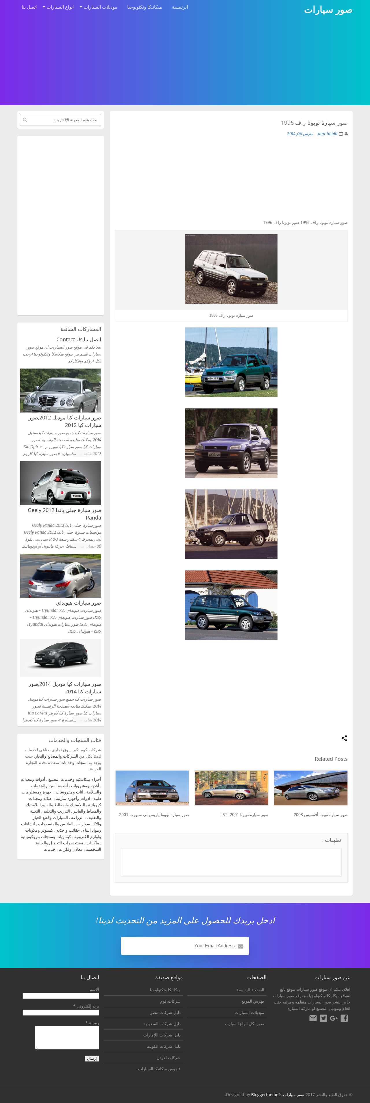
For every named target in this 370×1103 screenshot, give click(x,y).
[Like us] (344, 1019)
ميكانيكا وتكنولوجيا (324, 995)
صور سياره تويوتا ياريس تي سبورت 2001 (154, 814)
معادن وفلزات (71, 849)
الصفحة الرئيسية (250, 989)
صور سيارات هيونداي (78, 602)
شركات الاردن (169, 1057)
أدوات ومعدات (33, 779)
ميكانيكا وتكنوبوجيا (144, 7)
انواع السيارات (60, 7)
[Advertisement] (185, 61)
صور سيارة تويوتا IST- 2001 (244, 814)
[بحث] (25, 120)
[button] (344, 739)
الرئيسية (180, 7)
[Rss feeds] (313, 1019)
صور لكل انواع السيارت (244, 1023)
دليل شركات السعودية (162, 1023)
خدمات (50, 849)
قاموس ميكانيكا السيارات (159, 1068)
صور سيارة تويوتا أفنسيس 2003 (321, 814)
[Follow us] (323, 1019)
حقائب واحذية (68, 830)
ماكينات (92, 843)
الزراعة (77, 817)
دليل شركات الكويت (164, 1046)
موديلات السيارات (100, 7)
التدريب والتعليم (56, 811)
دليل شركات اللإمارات (162, 1035)
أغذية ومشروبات (85, 785)
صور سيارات (293, 1094)
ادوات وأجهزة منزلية (73, 798)
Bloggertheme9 (266, 1094)
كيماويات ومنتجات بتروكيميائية (46, 836)
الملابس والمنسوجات (55, 823)
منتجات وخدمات (74, 762)
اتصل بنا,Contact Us (78, 339)
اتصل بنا (29, 7)
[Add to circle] (334, 1019)
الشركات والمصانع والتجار (56, 756)
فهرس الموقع (252, 1001)
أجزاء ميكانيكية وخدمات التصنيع (74, 779)
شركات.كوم (170, 1001)
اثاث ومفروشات (69, 792)
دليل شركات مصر (165, 1012)
